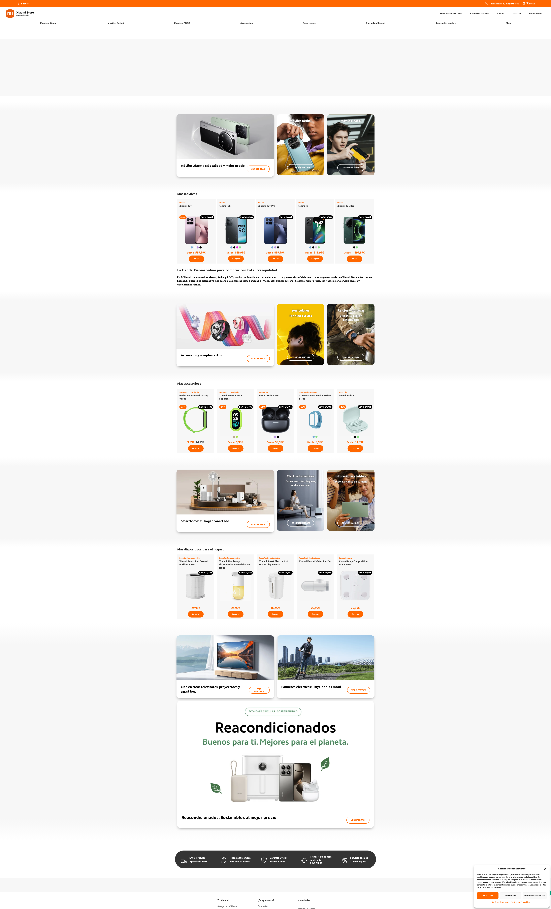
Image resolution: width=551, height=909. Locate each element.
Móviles (182, 202)
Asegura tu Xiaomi (227, 906)
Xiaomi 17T (185, 206)
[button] (545, 868)
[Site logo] (20, 13)
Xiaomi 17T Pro (266, 206)
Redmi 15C (224, 206)
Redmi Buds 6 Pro (269, 395)
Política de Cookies (500, 902)
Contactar (263, 906)
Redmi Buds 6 (346, 395)
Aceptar (488, 895)
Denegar (510, 895)
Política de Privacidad (520, 902)
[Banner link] (225, 145)
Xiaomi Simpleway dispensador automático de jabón (234, 564)
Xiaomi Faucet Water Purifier (315, 561)
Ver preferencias (534, 895)
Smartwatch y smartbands (189, 392)
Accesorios (263, 392)
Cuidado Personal (345, 558)
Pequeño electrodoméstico (189, 558)
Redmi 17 (303, 206)
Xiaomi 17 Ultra (345, 206)
